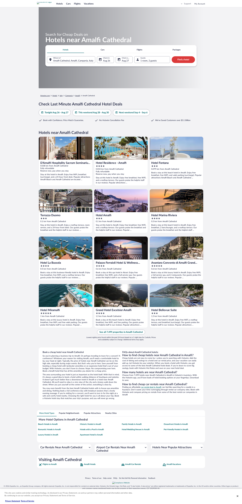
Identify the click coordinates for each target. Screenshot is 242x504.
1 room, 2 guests (148, 61)
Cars (68, 4)
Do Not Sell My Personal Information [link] (132, 478)
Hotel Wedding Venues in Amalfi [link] (136, 430)
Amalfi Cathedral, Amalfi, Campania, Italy (73, 61)
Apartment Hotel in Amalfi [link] (91, 435)
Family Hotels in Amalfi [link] (132, 424)
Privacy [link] (87, 478)
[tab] (65, 50)
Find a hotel (183, 60)
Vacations (89, 4)
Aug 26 (106, 61)
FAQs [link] (115, 478)
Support (187, 4)
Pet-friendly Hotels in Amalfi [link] (176, 430)
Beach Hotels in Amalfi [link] (48, 424)
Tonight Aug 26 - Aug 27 (56, 112)
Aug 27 (125, 61)
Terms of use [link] (96, 478)
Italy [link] (61, 95)
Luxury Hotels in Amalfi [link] (48, 435)
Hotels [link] (54, 95)
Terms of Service (27, 501)
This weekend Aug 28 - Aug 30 (93, 112)
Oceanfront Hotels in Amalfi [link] (176, 424)
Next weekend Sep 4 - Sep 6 (133, 112)
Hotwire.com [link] (45, 95)
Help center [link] (107, 478)
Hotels (59, 4)
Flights (77, 4)
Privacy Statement (12, 501)
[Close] (237, 496)
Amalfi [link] (77, 95)
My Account (199, 4)
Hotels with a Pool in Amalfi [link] (92, 430)
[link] (59, 464)
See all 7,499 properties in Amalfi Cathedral (121, 332)
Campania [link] (69, 95)
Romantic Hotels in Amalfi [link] (49, 430)
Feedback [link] (151, 478)
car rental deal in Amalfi (151, 387)
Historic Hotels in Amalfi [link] (90, 424)
